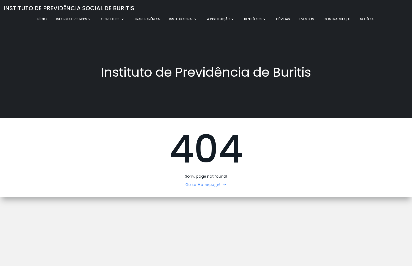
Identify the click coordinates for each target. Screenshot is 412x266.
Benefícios (253, 19)
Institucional (181, 19)
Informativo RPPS (71, 19)
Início (42, 19)
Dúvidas (283, 19)
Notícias (368, 19)
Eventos (306, 19)
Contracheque (337, 19)
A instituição (218, 19)
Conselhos (110, 19)
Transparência (147, 19)
